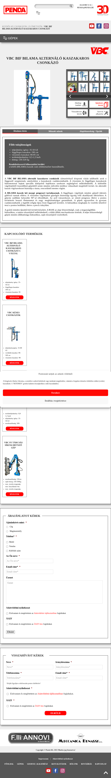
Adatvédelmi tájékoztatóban (45, 613)
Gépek (20, 764)
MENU (45, 12)
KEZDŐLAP (7, 26)
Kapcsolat (101, 764)
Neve (9, 662)
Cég (11, 527)
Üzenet (9, 577)
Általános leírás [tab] (20, 131)
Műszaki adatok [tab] (56, 131)
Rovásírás (86, 764)
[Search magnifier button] (72, 6)
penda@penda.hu (85, 8)
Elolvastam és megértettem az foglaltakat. (37, 613)
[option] (32, 97)
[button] (3, 738)
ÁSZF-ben (38, 624)
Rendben (55, 392)
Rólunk (74, 764)
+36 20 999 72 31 (85, 5)
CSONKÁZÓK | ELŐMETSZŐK (28, 26)
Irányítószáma (64, 662)
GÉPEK (13, 38)
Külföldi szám (15, 551)
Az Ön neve (13, 556)
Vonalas (12, 546)
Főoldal (9, 764)
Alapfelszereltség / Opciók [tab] (91, 131)
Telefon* (11, 536)
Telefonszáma (14, 673)
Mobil (11, 542)
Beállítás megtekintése (55, 400)
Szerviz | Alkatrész (37, 764)
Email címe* (13, 567)
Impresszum (43, 759)
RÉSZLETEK (14, 297)
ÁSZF (9, 618)
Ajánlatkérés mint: (16, 522)
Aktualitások (58, 764)
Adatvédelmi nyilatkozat (18, 608)
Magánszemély (16, 531)
